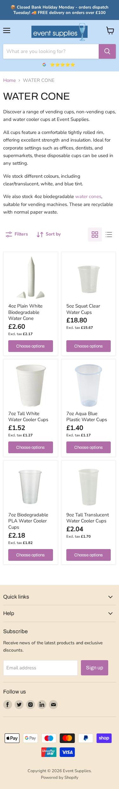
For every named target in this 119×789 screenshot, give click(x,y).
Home (9, 80)
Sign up (94, 667)
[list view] (109, 235)
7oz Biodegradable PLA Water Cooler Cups (28, 521)
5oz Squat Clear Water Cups (83, 309)
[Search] (107, 51)
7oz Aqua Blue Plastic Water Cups (86, 416)
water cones (88, 196)
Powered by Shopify (59, 777)
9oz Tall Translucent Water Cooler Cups (87, 518)
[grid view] (95, 235)
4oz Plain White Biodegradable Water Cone (25, 312)
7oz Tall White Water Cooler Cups (28, 416)
